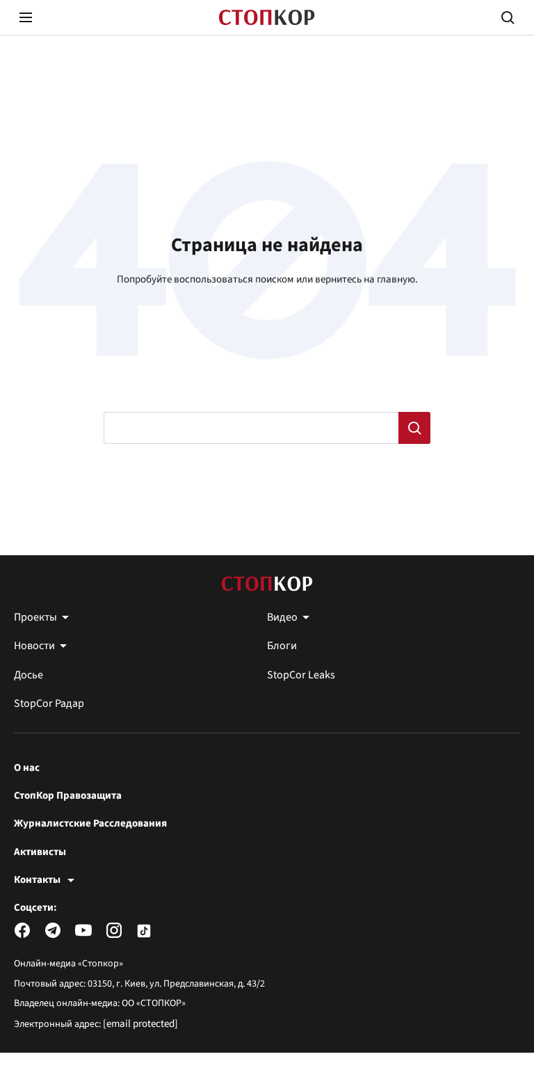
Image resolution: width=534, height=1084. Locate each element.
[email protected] (140, 1024)
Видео (282, 617)
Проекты (35, 617)
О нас (27, 768)
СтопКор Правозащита (68, 796)
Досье (28, 675)
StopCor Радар (49, 703)
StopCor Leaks (301, 675)
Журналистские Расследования (90, 824)
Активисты (40, 852)
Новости (34, 645)
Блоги (282, 645)
